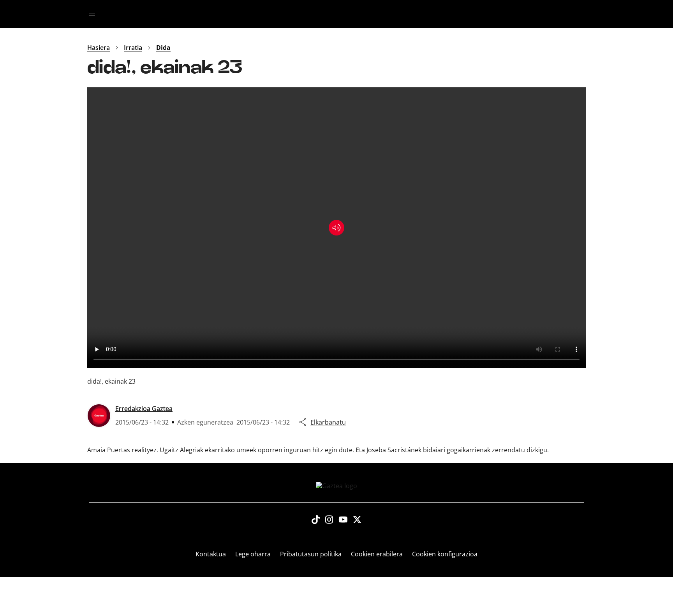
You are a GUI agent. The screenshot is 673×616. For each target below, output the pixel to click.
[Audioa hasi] (336, 227)
